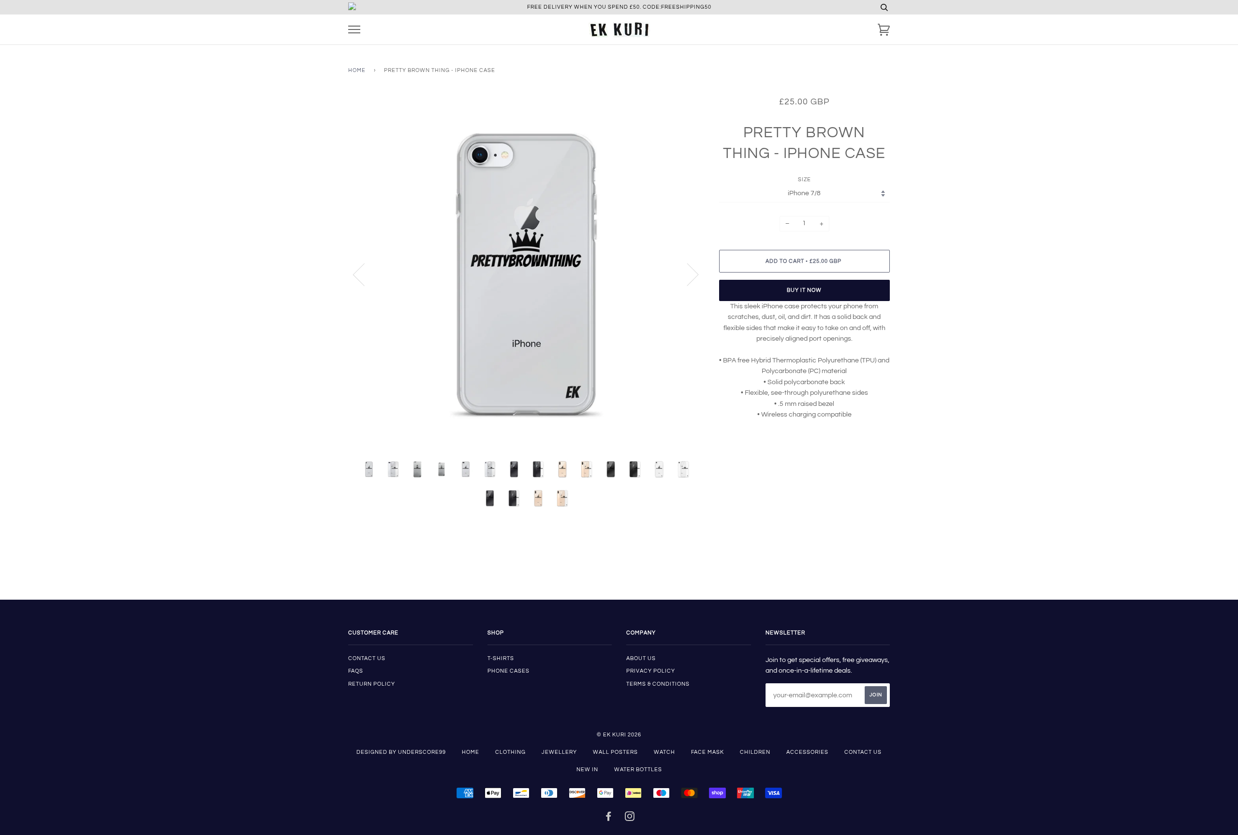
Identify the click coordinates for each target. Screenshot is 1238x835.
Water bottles (638, 769)
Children (755, 752)
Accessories (807, 752)
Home (357, 70)
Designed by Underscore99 (401, 752)
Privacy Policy (650, 671)
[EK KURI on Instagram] (630, 818)
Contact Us (863, 752)
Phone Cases (508, 671)
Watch (664, 752)
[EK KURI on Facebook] (609, 818)
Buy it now (804, 290)
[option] (526, 274)
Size (804, 179)
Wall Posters (615, 752)
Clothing (510, 752)
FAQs (355, 671)
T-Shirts (500, 658)
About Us (641, 658)
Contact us (366, 658)
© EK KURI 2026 (619, 734)
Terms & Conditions (658, 684)
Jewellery (559, 752)
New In (587, 769)
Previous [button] (364, 274)
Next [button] (687, 274)
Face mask (707, 752)
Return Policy (371, 684)
